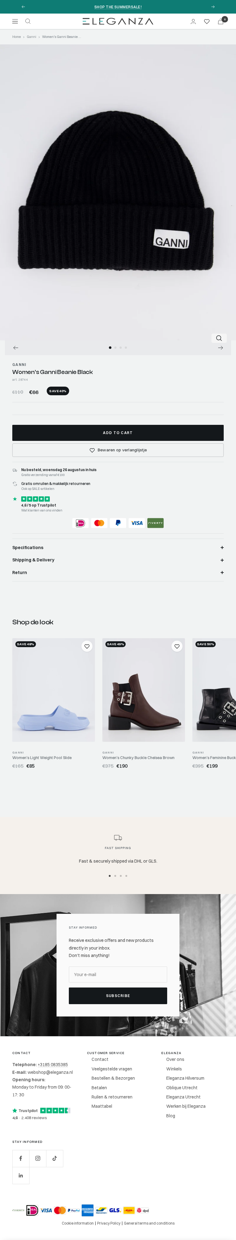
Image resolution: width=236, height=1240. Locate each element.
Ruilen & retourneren (112, 1097)
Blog (170, 1116)
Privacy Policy (108, 1223)
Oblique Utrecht (182, 1087)
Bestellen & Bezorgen (113, 1078)
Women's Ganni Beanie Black (52, 372)
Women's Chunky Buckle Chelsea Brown (138, 757)
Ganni (31, 37)
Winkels (174, 1069)
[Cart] (221, 21)
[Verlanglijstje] (206, 21)
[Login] (193, 21)
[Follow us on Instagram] (37, 1158)
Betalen (99, 1087)
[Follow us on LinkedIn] (20, 1175)
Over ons (175, 1059)
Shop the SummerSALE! (118, 7)
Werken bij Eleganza (186, 1106)
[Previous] (15, 348)
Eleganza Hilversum (185, 1078)
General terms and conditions (149, 1223)
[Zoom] (219, 338)
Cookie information (78, 1223)
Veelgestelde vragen (112, 1069)
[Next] (220, 348)
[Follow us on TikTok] (54, 1158)
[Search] (28, 21)
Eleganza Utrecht (183, 1097)
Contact (100, 1059)
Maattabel (102, 1106)
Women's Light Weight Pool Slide (42, 757)
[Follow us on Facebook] (20, 1158)
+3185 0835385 (53, 1064)
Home (16, 37)
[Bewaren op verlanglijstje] (86, 646)
